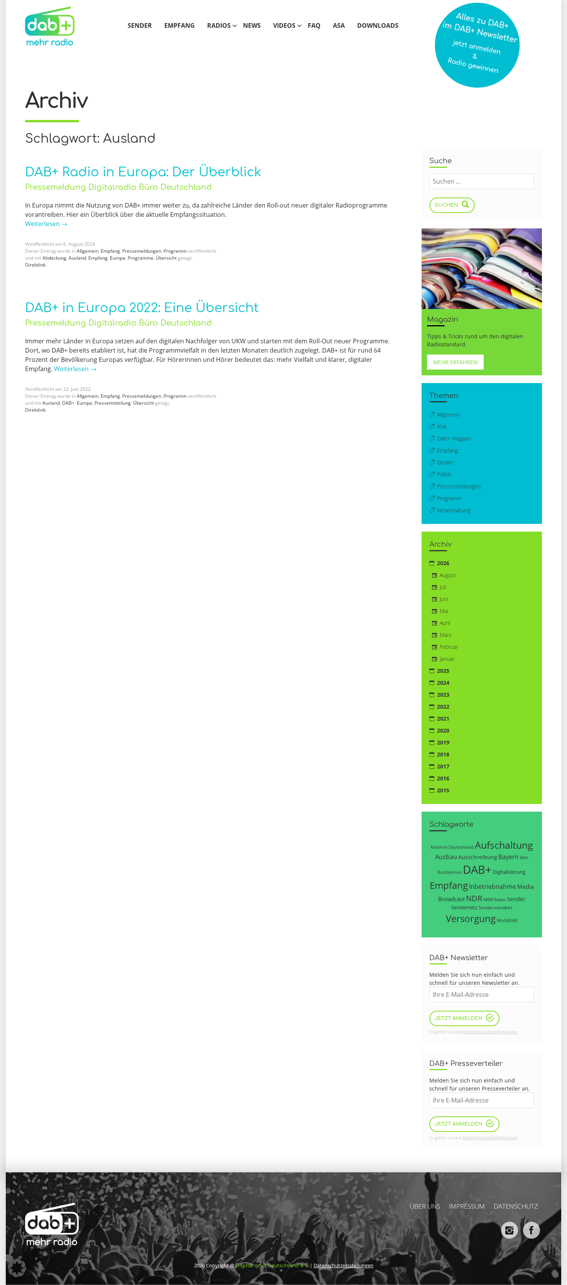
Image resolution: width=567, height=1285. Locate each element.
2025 (443, 670)
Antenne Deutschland (452, 847)
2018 (443, 754)
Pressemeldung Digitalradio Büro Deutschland (118, 187)
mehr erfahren (455, 362)
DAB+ (68, 403)
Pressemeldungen (141, 251)
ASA (339, 26)
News (252, 26)
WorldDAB (507, 920)
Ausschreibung (477, 857)
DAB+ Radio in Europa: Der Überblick (143, 172)
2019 (443, 742)
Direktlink (35, 265)
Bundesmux (450, 872)
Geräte (445, 462)
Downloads (377, 26)
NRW (488, 899)
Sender (140, 26)
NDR (474, 898)
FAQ (314, 26)
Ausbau (446, 856)
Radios (219, 26)
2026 (443, 563)
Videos (284, 26)
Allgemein (87, 251)
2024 (443, 682)
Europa (117, 258)
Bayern (508, 856)
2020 (443, 730)
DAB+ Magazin (454, 438)
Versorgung (471, 918)
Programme (141, 258)
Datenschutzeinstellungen (343, 1265)
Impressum (467, 1206)
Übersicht (166, 258)
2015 (443, 790)
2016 (443, 778)
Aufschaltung (504, 844)
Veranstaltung (453, 510)
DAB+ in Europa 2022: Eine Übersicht (142, 308)
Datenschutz (516, 1206)
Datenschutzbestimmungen (490, 1032)
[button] (17, 1268)
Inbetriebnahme (492, 886)
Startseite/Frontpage (58, 26)
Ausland (77, 258)
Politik (444, 474)
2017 (443, 766)
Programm (175, 251)
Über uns (425, 1206)
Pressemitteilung (112, 403)
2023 (443, 694)
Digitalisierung (509, 871)
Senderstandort (495, 907)
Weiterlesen (46, 224)
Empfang (179, 26)
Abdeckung (54, 258)
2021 (443, 718)
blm (524, 857)
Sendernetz (464, 907)
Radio (500, 899)
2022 (443, 706)
